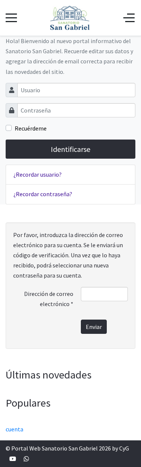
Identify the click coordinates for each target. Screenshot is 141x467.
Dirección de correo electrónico (48, 299)
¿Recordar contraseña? (43, 194)
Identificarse (70, 149)
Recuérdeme (31, 128)
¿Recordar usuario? (38, 174)
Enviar (94, 326)
